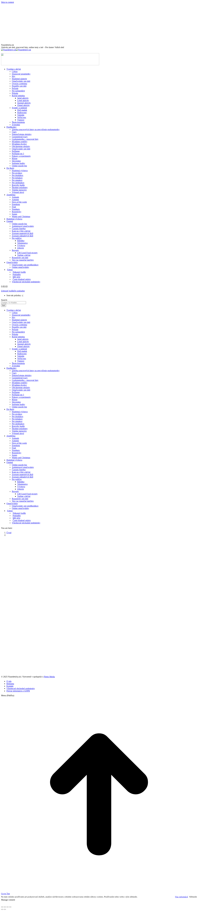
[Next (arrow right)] (5, 909)
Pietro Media (49, 677)
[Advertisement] (99, 23)
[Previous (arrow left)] (2, 909)
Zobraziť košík (7, 291)
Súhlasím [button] (193, 897)
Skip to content (7, 2)
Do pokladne (19, 291)
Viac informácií (181, 897)
